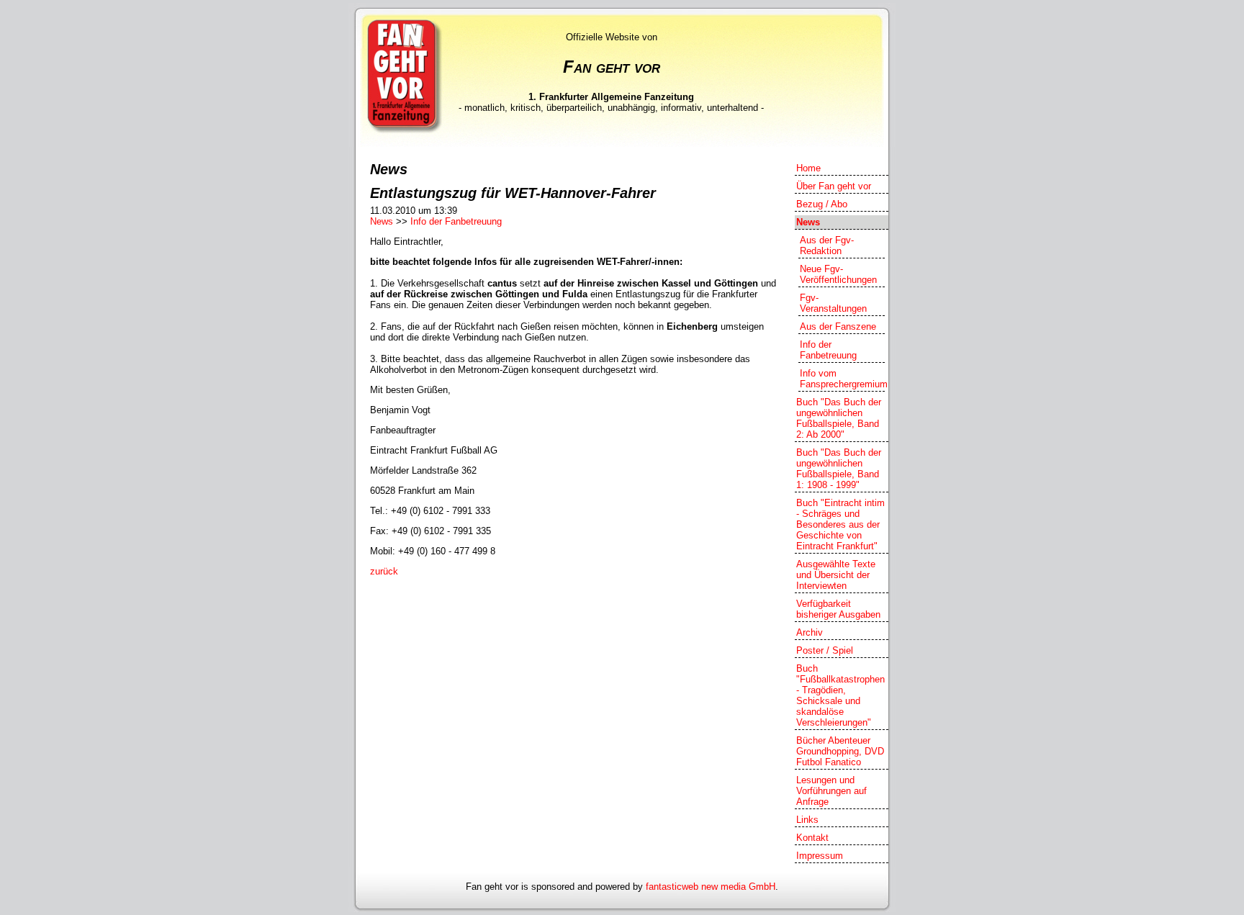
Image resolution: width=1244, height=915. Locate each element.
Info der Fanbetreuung (456, 221)
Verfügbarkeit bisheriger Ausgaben (838, 609)
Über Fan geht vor (833, 186)
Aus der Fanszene (838, 326)
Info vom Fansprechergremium (842, 378)
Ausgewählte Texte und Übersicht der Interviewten (835, 575)
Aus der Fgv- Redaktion (827, 245)
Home (808, 168)
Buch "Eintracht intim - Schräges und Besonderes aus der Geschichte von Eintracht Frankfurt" (840, 524)
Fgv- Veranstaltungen (833, 303)
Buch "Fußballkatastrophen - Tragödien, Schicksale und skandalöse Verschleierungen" (840, 695)
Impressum (819, 855)
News (381, 221)
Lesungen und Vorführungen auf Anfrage (831, 791)
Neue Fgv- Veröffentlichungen (838, 274)
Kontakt (812, 837)
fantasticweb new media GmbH (710, 886)
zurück (384, 571)
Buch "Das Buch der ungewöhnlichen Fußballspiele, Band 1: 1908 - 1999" (838, 468)
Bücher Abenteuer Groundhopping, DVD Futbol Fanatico (840, 751)
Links (807, 819)
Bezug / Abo (821, 204)
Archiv (809, 632)
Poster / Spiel (824, 650)
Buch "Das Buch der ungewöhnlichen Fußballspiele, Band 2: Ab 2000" (838, 418)
